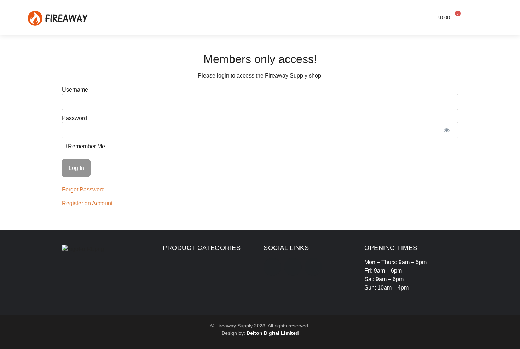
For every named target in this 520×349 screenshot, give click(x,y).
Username (75, 90)
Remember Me (86, 146)
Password (74, 118)
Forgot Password (83, 190)
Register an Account (87, 203)
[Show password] (446, 130)
